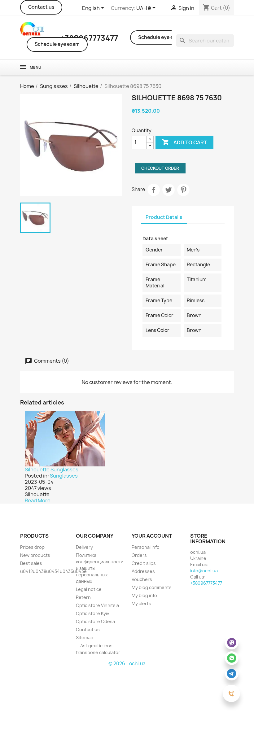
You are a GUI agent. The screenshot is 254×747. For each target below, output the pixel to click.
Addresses (143, 571)
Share (153, 190)
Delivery (84, 547)
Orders (139, 555)
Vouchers (142, 579)
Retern (83, 597)
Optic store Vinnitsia (97, 605)
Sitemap (84, 637)
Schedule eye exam (57, 44)
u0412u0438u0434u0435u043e (53, 571)
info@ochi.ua (204, 571)
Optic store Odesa (95, 621)
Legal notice (89, 589)
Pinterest (183, 190)
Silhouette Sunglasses (51, 469)
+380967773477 (206, 583)
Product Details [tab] (164, 217)
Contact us (41, 7)
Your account (152, 535)
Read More (37, 500)
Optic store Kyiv (92, 613)
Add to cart (184, 142)
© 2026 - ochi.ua (127, 663)
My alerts (141, 603)
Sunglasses (64, 475)
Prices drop (32, 547)
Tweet (168, 190)
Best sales (31, 563)
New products (35, 555)
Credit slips (144, 563)
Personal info (146, 547)
